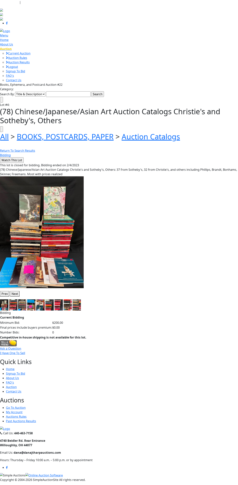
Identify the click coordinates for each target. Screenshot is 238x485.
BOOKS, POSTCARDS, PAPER (65, 136)
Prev (4, 294)
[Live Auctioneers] (1, 10)
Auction (11, 387)
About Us (6, 44)
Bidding (5, 155)
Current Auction (19, 53)
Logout (13, 67)
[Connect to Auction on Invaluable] (1, 14)
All (4, 136)
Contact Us (13, 80)
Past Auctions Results (21, 421)
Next (15, 294)
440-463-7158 (9, 2)
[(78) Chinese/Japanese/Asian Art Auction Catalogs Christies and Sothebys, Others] (42, 232)
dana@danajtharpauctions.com (45, 2)
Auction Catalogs (151, 136)
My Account (14, 412)
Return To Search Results (17, 151)
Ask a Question (10, 349)
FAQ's (10, 76)
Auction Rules (17, 58)
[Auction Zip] (1, 19)
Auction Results (19, 62)
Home (4, 40)
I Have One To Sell (12, 353)
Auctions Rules (16, 417)
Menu (4, 35)
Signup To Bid (15, 71)
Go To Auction (16, 408)
